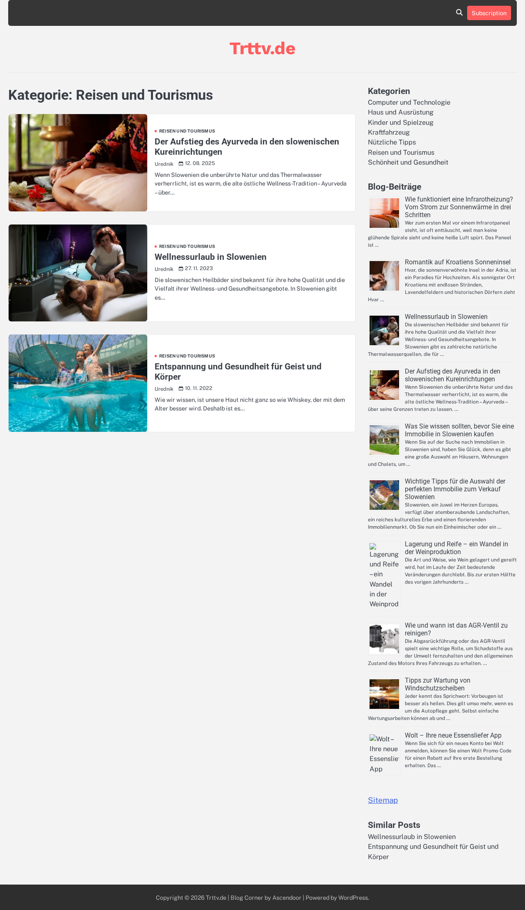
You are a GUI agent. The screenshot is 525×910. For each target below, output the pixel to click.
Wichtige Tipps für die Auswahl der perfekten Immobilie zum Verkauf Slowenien (455, 489)
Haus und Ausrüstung (401, 112)
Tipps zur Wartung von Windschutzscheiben (437, 684)
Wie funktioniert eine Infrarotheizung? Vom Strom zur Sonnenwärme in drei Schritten (459, 207)
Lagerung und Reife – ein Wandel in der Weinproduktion (456, 548)
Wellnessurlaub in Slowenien (211, 257)
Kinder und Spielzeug (401, 122)
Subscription (489, 12)
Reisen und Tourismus (187, 131)
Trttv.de (262, 48)
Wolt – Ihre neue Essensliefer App (453, 735)
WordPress (353, 897)
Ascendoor (286, 897)
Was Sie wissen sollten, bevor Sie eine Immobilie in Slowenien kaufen (459, 430)
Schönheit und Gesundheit (408, 162)
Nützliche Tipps (392, 142)
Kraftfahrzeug (389, 132)
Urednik (164, 164)
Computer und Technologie (409, 102)
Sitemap (383, 800)
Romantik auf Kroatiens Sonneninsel (458, 262)
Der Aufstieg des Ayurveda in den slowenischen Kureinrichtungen (452, 375)
